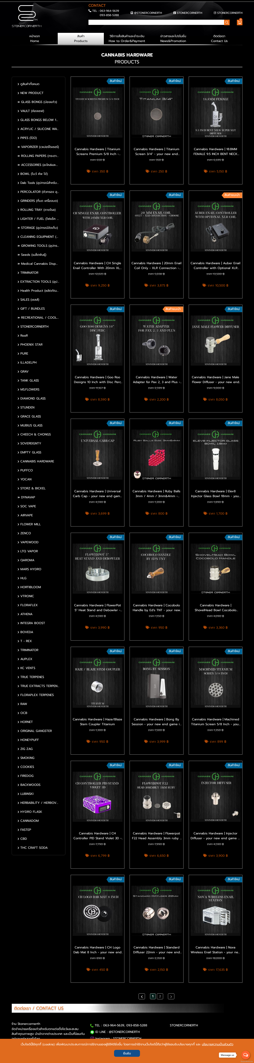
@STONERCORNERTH (148, 13)
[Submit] (89, 28)
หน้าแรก (34, 38)
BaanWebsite (246, 1061)
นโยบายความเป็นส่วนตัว (217, 1044)
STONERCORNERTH (189, 13)
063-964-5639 (109, 11)
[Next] (171, 996)
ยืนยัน (127, 1053)
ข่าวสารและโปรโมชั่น (173, 38)
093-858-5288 (109, 15)
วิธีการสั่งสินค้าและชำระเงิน (127, 38)
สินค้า (81, 38)
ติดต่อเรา (219, 38)
